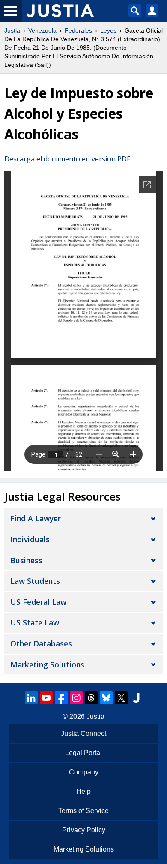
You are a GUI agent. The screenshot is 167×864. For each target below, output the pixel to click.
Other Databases (41, 643)
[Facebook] (61, 697)
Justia (12, 30)
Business (26, 560)
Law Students (35, 581)
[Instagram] (76, 697)
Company (83, 772)
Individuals (30, 539)
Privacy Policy (83, 830)
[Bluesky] (106, 697)
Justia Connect (83, 733)
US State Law (34, 622)
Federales (78, 30)
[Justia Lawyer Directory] (136, 697)
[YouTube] (46, 697)
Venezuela (42, 30)
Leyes (108, 30)
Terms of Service (83, 810)
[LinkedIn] (31, 697)
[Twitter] (121, 697)
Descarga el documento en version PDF (67, 159)
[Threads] (91, 697)
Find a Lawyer (35, 518)
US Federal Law (38, 602)
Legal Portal (83, 752)
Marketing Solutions (47, 664)
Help (83, 791)
